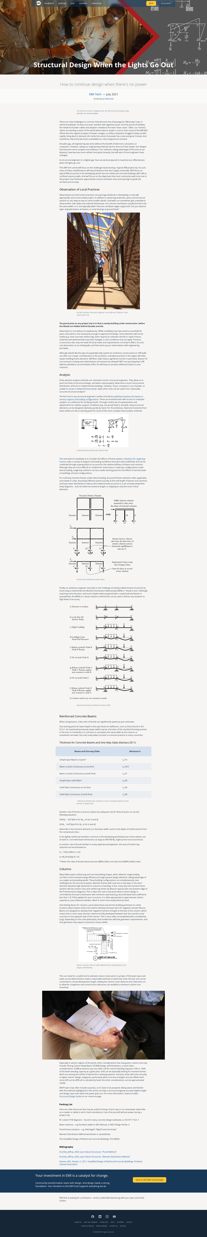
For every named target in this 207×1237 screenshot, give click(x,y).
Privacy (123, 1226)
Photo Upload (101, 1226)
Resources (96, 3)
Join (73, 3)
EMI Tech (95, 94)
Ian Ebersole (107, 98)
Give (151, 3)
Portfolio (120, 1222)
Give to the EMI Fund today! (149, 1179)
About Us (78, 1222)
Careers (129, 1222)
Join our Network (90, 1222)
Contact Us (113, 1226)
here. (96, 113)
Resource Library (87, 1226)
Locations (49, 3)
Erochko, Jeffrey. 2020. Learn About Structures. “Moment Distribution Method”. (94, 1156)
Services (62, 3)
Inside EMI (104, 1222)
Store (113, 1222)
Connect (83, 3)
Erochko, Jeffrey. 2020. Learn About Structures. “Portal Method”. (88, 1152)
